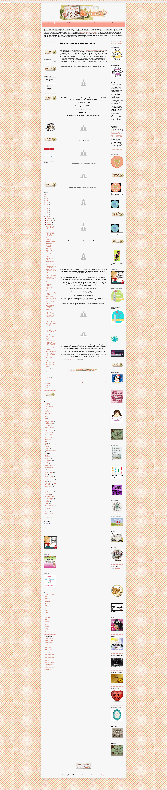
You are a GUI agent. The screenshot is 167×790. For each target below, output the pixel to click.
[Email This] (76, 359)
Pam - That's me (49, 623)
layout (46, 474)
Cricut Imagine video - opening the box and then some (51, 292)
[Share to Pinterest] (82, 359)
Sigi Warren (48, 666)
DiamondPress (48, 436)
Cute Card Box (49, 366)
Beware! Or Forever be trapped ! (49, 359)
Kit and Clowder (49, 472)
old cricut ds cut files (47, 25)
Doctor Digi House (49, 437)
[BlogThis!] (78, 359)
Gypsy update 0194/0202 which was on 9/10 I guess (51, 330)
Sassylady (47, 492)
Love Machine (49, 296)
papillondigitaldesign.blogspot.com (89, 32)
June (48, 373)
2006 (46, 387)
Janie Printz (48, 645)
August (48, 369)
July (48, 371)
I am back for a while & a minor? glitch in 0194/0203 (51, 234)
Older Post (104, 382)
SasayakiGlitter (49, 491)
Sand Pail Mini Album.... (49, 246)
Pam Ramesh (114, 130)
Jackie (46, 615)
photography (48, 486)
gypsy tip (47, 458)
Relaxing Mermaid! (51, 362)
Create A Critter (49, 427)
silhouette (47, 508)
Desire (46, 608)
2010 (46, 216)
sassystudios (48, 494)
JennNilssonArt (49, 465)
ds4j (46, 443)
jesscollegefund (49, 467)
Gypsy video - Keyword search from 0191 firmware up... (50, 311)
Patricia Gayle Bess (49, 662)
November (49, 220)
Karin (46, 619)
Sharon (47, 626)
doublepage (48, 439)
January (49, 383)
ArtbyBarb (48, 410)
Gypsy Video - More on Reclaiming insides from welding (51, 325)
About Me (51, 22)
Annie (46, 598)
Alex (46, 596)
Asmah (46, 603)
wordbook (47, 517)
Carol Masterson (49, 642)
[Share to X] (79, 359)
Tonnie (46, 628)
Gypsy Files (105, 22)
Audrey (47, 600)
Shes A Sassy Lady (49, 505)
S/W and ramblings (50, 488)
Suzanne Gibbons (49, 669)
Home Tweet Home (51, 351)
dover (46, 441)
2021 (46, 196)
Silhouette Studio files (80, 22)
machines (47, 478)
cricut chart (48, 429)
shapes (47, 503)
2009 (46, 385)
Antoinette (47, 601)
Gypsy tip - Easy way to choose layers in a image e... (51, 228)
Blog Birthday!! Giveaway (50, 262)
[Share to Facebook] (81, 359)
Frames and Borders (50, 450)
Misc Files (57, 25)
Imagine (47, 462)
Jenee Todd (48, 647)
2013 (46, 210)
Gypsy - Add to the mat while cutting (51, 255)
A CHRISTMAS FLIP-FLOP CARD (51, 274)
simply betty (48, 510)
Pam (46, 481)
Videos (57, 22)
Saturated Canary (49, 496)
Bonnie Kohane (49, 640)
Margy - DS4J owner (50, 594)
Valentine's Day (49, 513)
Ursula (46, 630)
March (48, 379)
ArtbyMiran (48, 411)
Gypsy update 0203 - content (51, 299)
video (46, 515)
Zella (45, 631)
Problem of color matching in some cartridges (51, 266)
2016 (46, 204)
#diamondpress (49, 406)
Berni (46, 605)
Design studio (48, 434)
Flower (47, 448)
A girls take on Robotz (49, 288)
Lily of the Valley (49, 476)
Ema (46, 610)
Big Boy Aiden (49, 339)
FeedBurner (50, 90)
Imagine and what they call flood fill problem (51, 271)
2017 (46, 202)
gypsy (46, 455)
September (49, 224)
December (49, 218)
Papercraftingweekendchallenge (50, 484)
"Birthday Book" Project (50, 302)
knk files (112, 22)
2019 (46, 200)
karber (47, 471)
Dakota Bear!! (49, 243)
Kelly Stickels (48, 649)
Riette (46, 624)
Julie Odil (47, 617)
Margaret (47, 621)
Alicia (46, 408)
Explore (47, 446)
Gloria (46, 614)
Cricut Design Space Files (93, 22)
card (46, 420)
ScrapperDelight (49, 500)
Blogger (103, 774)
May (48, 375)
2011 (46, 214)
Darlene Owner (49, 638)
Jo (45, 469)
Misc (64, 25)
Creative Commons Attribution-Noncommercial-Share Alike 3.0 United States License (116, 135)
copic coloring (48, 425)
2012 (46, 212)
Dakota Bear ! (49, 248)
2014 (46, 208)
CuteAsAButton (49, 430)
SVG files (69, 22)
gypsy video (48, 460)
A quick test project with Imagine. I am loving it (51, 278)
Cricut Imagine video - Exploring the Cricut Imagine (51, 283)
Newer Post (63, 382)
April (48, 377)
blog (46, 418)
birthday (47, 416)
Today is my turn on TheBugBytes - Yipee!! (51, 354)
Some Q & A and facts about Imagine (50, 317)
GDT (46, 453)
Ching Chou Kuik (49, 422)
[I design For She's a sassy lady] (118, 283)
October (49, 222)
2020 (46, 198)
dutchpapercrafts (49, 445)
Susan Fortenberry (49, 667)
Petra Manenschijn (49, 664)
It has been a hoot (50, 241)
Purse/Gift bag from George (50, 320)
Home (44, 22)
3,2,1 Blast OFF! (50, 337)
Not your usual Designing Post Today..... (50, 306)
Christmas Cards (49, 423)
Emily (46, 612)
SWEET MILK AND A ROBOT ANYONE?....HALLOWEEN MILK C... (51, 343)
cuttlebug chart (49, 432)
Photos (63, 22)
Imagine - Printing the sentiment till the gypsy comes (51, 252)
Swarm (47, 511)
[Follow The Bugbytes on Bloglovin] (49, 156)
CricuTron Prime (50, 335)
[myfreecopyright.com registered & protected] (117, 43)
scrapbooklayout (49, 498)
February (49, 381)
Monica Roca (48, 652)
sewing (47, 501)
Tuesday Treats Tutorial (50, 238)
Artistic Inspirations (50, 413)
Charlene (47, 607)
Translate (48, 45)
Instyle (47, 463)
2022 (46, 194)
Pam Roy (47, 660)
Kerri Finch (48, 651)
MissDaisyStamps (49, 479)
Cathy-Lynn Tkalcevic (50, 644)
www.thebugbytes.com (116, 149)
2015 (46, 206)
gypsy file (47, 456)
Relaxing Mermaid (51, 364)
